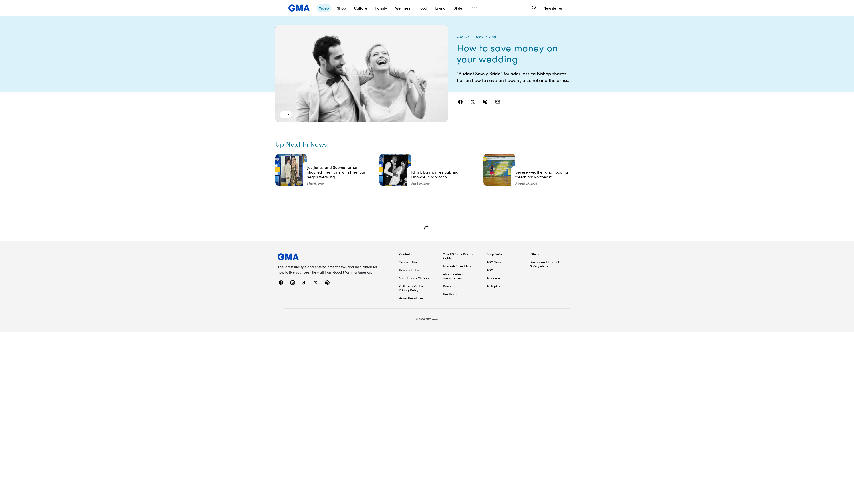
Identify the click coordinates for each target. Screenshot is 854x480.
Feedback (450, 294)
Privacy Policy (409, 270)
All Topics (493, 286)
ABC (490, 270)
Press (447, 286)
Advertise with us (411, 298)
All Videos (493, 278)
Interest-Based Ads (457, 266)
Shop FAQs (494, 254)
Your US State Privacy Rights (458, 256)
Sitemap (536, 254)
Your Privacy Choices (414, 278)
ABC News (494, 262)
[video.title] (361, 73)
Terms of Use (408, 262)
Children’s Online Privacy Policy (411, 288)
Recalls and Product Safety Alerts (544, 264)
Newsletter (553, 8)
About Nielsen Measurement (453, 276)
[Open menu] (474, 8)
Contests (405, 254)
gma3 (463, 36)
